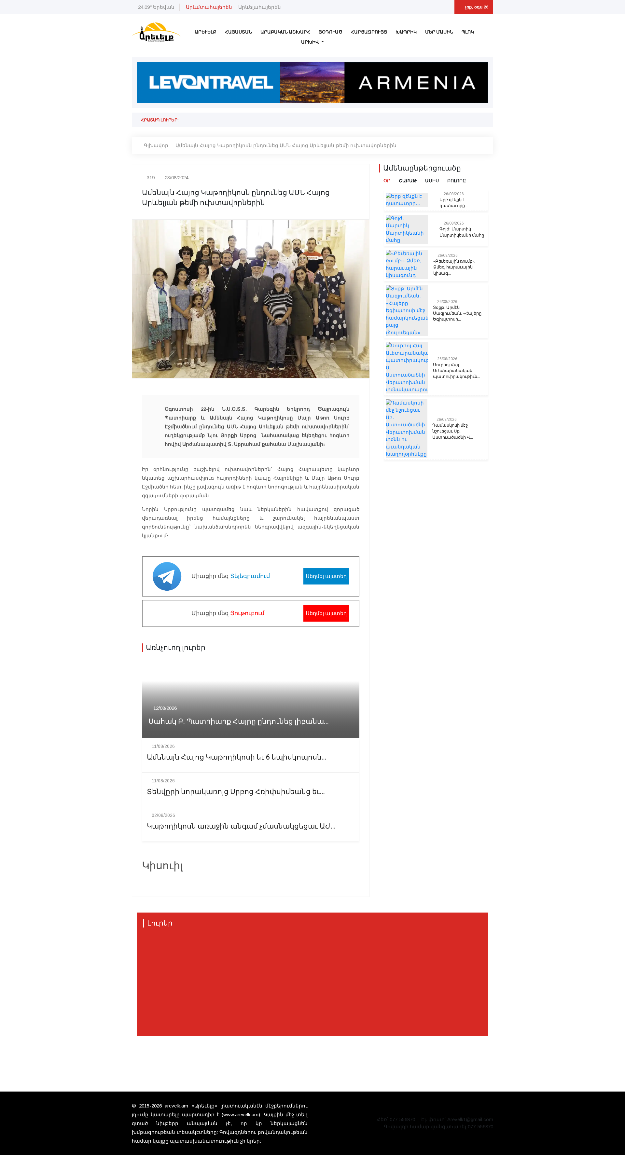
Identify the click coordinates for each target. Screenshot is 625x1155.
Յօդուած (330, 32)
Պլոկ (468, 32)
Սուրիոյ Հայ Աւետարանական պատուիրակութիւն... (456, 370)
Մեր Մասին (439, 32)
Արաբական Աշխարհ (285, 32)
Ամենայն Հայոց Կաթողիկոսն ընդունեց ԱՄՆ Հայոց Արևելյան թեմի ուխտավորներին (285, 145)
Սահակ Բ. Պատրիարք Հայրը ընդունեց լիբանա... (238, 722)
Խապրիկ (406, 32)
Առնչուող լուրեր (175, 647)
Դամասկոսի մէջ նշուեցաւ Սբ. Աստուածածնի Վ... (452, 431)
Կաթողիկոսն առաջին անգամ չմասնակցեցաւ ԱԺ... (241, 826)
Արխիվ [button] (310, 42)
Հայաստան (238, 32)
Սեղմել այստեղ (326, 576)
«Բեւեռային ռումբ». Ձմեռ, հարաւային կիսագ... (454, 267)
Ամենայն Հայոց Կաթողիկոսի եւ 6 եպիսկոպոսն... (236, 757)
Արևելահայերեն (259, 7)
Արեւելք (205, 32)
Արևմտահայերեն (209, 7)
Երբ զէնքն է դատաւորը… (453, 203)
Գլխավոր (156, 145)
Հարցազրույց (369, 32)
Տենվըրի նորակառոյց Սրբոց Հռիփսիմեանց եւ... (236, 792)
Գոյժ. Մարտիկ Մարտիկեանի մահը (461, 232)
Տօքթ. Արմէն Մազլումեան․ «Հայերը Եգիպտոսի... (457, 313)
